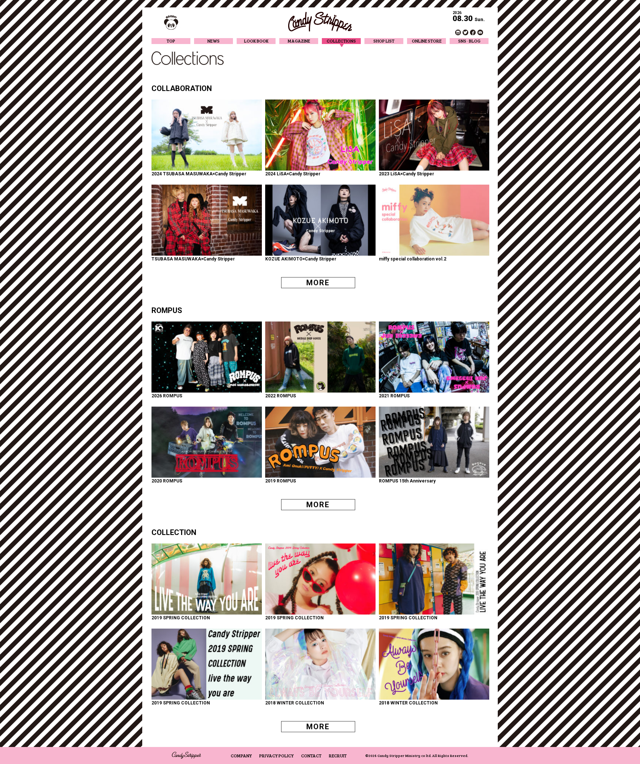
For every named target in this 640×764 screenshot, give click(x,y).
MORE (318, 282)
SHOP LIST (383, 41)
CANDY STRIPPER (320, 21)
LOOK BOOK (256, 41)
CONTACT (311, 755)
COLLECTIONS (341, 41)
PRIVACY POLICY (276, 755)
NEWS (213, 41)
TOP (171, 41)
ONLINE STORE (426, 41)
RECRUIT (338, 755)
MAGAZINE (299, 41)
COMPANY (241, 755)
